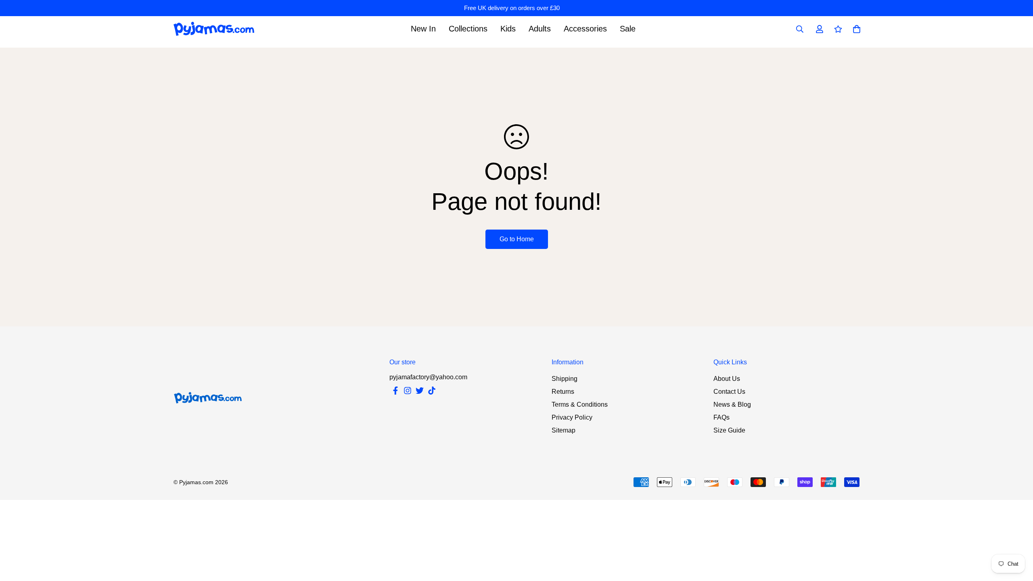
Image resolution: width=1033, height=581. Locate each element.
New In (423, 28)
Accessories (585, 28)
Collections (468, 28)
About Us (726, 378)
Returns (563, 391)
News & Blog (732, 404)
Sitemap (563, 430)
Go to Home (517, 239)
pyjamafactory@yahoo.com (428, 377)
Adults (540, 28)
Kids (508, 28)
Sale (628, 28)
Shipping (564, 378)
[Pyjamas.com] (214, 29)
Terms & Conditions (580, 404)
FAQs (721, 417)
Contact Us (729, 391)
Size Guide (729, 430)
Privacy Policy (572, 417)
